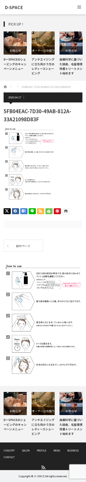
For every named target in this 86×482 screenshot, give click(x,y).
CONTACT (9, 457)
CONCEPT (9, 450)
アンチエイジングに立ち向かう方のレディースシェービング (43, 427)
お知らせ (15, 50)
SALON (26, 450)
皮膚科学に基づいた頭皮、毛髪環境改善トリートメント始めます (70, 427)
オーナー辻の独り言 (43, 51)
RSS (43, 467)
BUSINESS (73, 450)
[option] (15, 51)
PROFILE (41, 450)
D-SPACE (39, 476)
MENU (57, 450)
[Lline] (32, 211)
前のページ (23, 246)
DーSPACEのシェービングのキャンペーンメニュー (15, 63)
